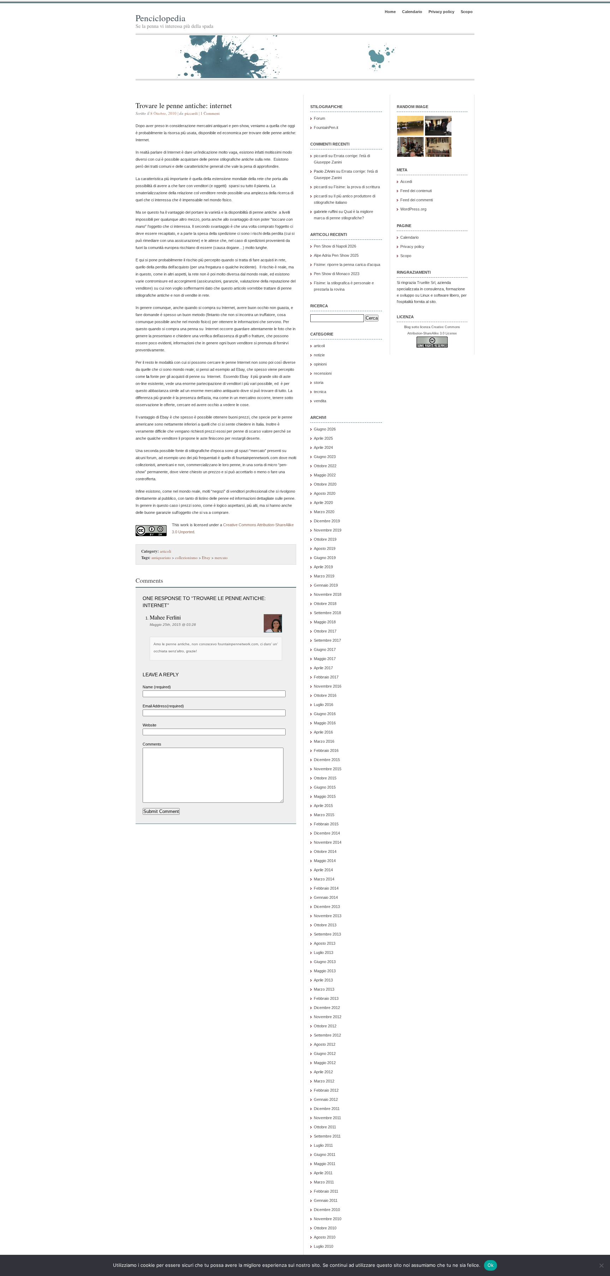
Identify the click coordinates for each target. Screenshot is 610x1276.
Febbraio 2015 (326, 824)
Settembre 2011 (327, 1136)
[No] (601, 1265)
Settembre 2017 (327, 640)
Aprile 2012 (323, 1072)
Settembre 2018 (327, 613)
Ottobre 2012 (325, 1026)
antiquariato (161, 557)
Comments (152, 744)
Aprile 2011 (323, 1173)
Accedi (406, 181)
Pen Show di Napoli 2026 (335, 246)
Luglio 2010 (323, 1246)
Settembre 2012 (327, 1035)
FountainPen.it (326, 127)
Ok (491, 1265)
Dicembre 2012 (327, 1007)
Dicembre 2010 (327, 1209)
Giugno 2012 (325, 1053)
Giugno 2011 (324, 1154)
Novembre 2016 (327, 686)
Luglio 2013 (323, 952)
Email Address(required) (163, 706)
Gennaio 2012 (326, 1099)
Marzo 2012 (324, 1081)
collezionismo (186, 557)
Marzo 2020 (324, 512)
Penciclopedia (160, 18)
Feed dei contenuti (416, 191)
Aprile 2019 (323, 567)
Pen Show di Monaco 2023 (336, 274)
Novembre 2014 (327, 842)
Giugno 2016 (325, 714)
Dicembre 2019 (327, 521)
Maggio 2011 (324, 1164)
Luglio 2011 (323, 1145)
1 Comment (210, 113)
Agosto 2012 (324, 1044)
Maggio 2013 (325, 971)
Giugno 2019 (325, 558)
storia (318, 382)
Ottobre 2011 (325, 1127)
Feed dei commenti (416, 200)
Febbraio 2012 (326, 1090)
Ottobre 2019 (325, 539)
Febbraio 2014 (326, 888)
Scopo (467, 12)
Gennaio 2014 (326, 897)
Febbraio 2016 (326, 750)
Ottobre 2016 (325, 695)
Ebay (206, 557)
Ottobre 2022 (325, 466)
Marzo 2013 (324, 989)
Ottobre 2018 (325, 603)
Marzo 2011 (324, 1182)
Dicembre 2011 (327, 1108)
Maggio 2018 (325, 622)
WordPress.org (413, 209)
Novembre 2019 (327, 530)
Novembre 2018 (327, 594)
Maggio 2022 (325, 475)
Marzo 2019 (324, 576)
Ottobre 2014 (325, 851)
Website (149, 725)
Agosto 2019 (324, 548)
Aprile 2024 (323, 447)
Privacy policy (441, 12)
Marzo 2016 (324, 741)
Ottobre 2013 (325, 925)
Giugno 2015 (325, 787)
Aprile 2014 (323, 870)
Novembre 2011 (327, 1118)
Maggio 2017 (325, 659)
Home (390, 12)
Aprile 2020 (323, 502)
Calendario (412, 12)
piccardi (191, 113)
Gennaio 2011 (325, 1200)
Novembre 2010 (327, 1219)
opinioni (320, 364)
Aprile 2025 (323, 438)
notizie (319, 355)
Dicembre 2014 (327, 833)
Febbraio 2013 (326, 998)
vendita (320, 401)
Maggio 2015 (325, 796)
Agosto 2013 (324, 943)
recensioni (322, 373)
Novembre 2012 (327, 1017)
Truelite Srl (426, 282)
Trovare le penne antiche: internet (184, 105)
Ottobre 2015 (325, 778)
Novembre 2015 (327, 769)
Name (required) (157, 687)
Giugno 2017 (325, 649)
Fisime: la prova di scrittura (357, 187)
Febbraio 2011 (326, 1191)
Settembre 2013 (327, 934)
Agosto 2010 (324, 1237)
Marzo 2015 (324, 815)
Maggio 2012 (325, 1063)
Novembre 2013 (327, 916)
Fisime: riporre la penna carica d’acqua (347, 264)
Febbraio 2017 (326, 677)
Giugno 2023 (325, 457)
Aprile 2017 (323, 668)
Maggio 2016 (325, 723)
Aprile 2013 (323, 980)
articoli (165, 551)
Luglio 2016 (323, 704)
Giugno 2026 (325, 429)
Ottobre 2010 (325, 1228)
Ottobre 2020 (325, 484)
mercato (221, 557)
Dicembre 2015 (327, 760)
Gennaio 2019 (326, 585)
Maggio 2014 (325, 861)
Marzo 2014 (324, 879)
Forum (319, 118)
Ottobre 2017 (325, 631)
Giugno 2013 (325, 962)
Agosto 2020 (324, 493)
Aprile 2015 (323, 805)
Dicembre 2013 (327, 906)
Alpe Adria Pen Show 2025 (336, 255)
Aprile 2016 (323, 732)
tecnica (320, 392)
